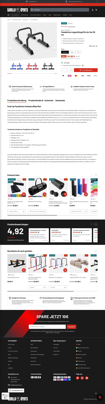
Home (8, 19)
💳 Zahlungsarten (80, 361)
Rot (78, 52)
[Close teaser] (96, 393)
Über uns (55, 347)
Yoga (9, 354)
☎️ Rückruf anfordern (81, 354)
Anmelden (71, 326)
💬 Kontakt (79, 351)
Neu (9, 364)
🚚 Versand (79, 357)
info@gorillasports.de (16, 385)
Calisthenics (25, 19)
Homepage (56, 344)
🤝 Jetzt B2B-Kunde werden (83, 368)
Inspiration (56, 354)
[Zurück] (92, 175)
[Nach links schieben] (10, 48)
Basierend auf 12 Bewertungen (15, 240)
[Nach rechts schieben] (54, 48)
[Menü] (8, 394)
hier (58, 332)
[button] (96, 10)
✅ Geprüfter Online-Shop (82, 347)
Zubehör (10, 361)
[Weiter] (96, 175)
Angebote (10, 368)
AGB (32, 344)
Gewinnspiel (34, 357)
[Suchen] (32, 10)
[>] (97, 1)
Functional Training (16, 19)
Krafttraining (11, 344)
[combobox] (59, 10)
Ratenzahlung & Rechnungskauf (75, 1)
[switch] (5, 398)
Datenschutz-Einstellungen (37, 354)
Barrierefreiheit (34, 347)
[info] (83, 65)
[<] (8, 1)
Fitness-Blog (56, 351)
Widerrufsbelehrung (35, 364)
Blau (72, 52)
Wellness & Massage (13, 357)
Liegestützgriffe (34, 19)
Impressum (33, 361)
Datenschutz (34, 351)
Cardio (9, 347)
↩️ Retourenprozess (81, 364)
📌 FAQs (78, 344)
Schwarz (65, 52)
